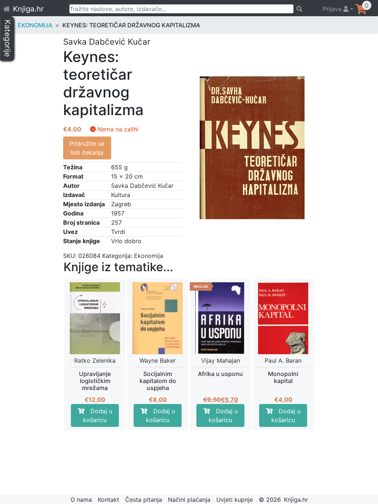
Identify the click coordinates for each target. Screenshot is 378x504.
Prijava (333, 9)
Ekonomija (35, 25)
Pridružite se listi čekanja (86, 148)
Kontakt (108, 499)
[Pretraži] (304, 9)
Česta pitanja (143, 499)
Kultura (120, 195)
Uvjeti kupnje (234, 499)
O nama (81, 499)
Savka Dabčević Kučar (142, 185)
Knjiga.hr (28, 8)
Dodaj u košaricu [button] (97, 415)
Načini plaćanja (189, 499)
